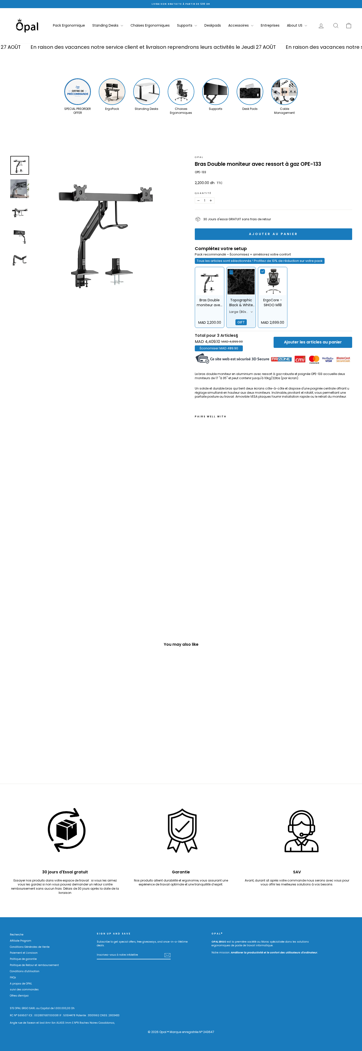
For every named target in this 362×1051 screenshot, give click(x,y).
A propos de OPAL (21, 983)
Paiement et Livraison (24, 953)
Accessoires (239, 25)
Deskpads (212, 25)
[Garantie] (181, 833)
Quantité (203, 193)
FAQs (13, 977)
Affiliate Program (20, 941)
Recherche (16, 934)
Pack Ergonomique (69, 25)
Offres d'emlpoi (19, 996)
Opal (199, 157)
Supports (185, 25)
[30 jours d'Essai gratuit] (65, 833)
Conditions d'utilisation (24, 971)
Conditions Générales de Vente (29, 947)
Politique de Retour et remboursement (34, 965)
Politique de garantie (23, 959)
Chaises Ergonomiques (150, 25)
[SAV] (297, 833)
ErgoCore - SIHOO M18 (272, 302)
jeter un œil (50, 736)
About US (295, 25)
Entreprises (270, 25)
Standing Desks (105, 25)
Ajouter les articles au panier (313, 342)
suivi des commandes (24, 989)
